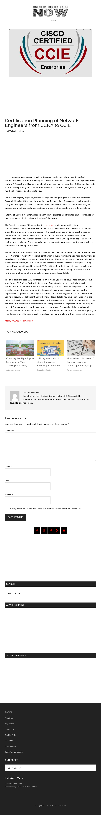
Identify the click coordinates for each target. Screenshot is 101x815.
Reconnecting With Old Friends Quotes (21, 787)
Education (19, 131)
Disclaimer (9, 741)
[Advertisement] (50, 98)
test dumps (50, 225)
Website (9, 495)
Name (8, 467)
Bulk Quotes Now (50, 11)
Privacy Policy (10, 746)
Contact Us (9, 729)
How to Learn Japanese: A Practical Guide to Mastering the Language (80, 362)
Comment (10, 431)
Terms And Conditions (14, 752)
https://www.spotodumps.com (19, 321)
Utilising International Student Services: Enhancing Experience (48, 362)
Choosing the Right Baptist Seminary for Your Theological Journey (20, 362)
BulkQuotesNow (59, 805)
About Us (9, 718)
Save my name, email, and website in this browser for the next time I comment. (45, 509)
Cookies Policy (11, 735)
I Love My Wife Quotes (14, 784)
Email (8, 481)
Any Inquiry (9, 724)
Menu (52, 20)
